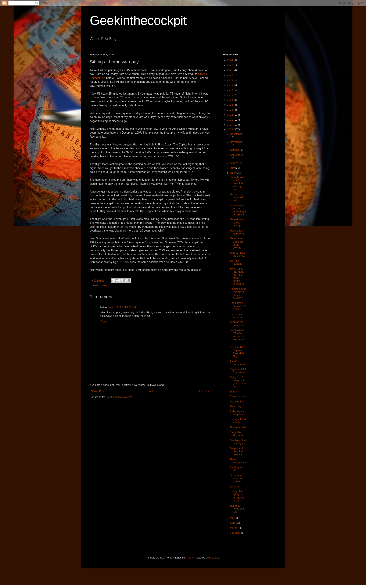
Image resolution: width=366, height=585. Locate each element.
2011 (230, 119)
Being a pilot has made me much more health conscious (237, 276)
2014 (230, 104)
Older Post (203, 391)
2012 (230, 114)
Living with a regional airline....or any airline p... (237, 336)
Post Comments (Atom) (118, 397)
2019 (230, 79)
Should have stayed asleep (237, 222)
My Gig (103, 285)
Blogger (213, 557)
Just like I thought (235, 262)
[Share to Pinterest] (129, 280)
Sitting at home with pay (237, 508)
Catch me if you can (236, 316)
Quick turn (235, 486)
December (236, 134)
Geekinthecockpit (138, 20)
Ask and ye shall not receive (236, 478)
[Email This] (113, 280)
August (234, 163)
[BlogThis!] (117, 280)
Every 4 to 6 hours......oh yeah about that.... (238, 382)
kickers (190, 557)
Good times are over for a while (238, 306)
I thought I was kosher (238, 421)
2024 (230, 60)
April (233, 522)
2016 (230, 95)
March (234, 527)
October (235, 149)
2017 (230, 89)
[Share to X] (121, 280)
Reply (103, 321)
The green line (238, 427)
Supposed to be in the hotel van (237, 451)
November (236, 142)
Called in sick (237, 396)
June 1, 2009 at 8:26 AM (122, 307)
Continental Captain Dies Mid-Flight (237, 352)
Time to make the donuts (237, 254)
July (232, 167)
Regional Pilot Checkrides (238, 371)
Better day (235, 406)
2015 (230, 99)
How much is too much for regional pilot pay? (238, 210)
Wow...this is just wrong (237, 232)
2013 (230, 109)
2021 (230, 70)
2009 (230, 129)
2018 (230, 85)
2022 (230, 65)
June (233, 172)
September (236, 155)
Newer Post (97, 391)
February (235, 532)
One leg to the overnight (238, 442)
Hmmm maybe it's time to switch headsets (238, 294)
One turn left (237, 401)
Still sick (234, 391)
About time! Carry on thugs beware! (236, 243)
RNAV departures (237, 363)
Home (150, 391)
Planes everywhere (238, 461)
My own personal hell (236, 197)
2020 (230, 75)
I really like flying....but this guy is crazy (237, 496)
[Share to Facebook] (125, 280)
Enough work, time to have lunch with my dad (237, 183)
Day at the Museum (236, 434)
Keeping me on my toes (237, 324)
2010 (230, 124)
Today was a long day (237, 413)
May (233, 518)
